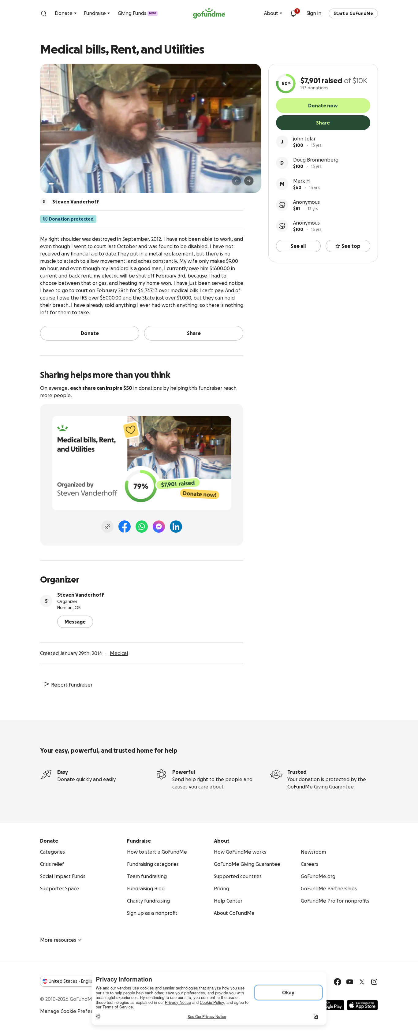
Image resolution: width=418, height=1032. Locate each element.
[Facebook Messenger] (159, 526)
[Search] (44, 13)
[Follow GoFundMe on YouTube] (350, 982)
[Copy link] (107, 526)
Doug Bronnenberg (315, 159)
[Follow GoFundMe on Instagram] (374, 982)
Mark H (301, 181)
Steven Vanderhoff (80, 595)
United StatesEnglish (72, 981)
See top (350, 246)
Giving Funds (137, 13)
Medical (119, 653)
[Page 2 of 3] (57, 183)
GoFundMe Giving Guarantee (320, 786)
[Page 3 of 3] (61, 183)
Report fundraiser (71, 684)
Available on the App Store (362, 1005)
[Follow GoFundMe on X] (362, 982)
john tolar (304, 138)
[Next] (249, 181)
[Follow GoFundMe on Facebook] (337, 982)
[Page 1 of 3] (51, 183)
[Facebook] (124, 526)
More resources (58, 940)
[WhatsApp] (142, 526)
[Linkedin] (176, 526)
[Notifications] (293, 13)
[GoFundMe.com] (209, 13)
